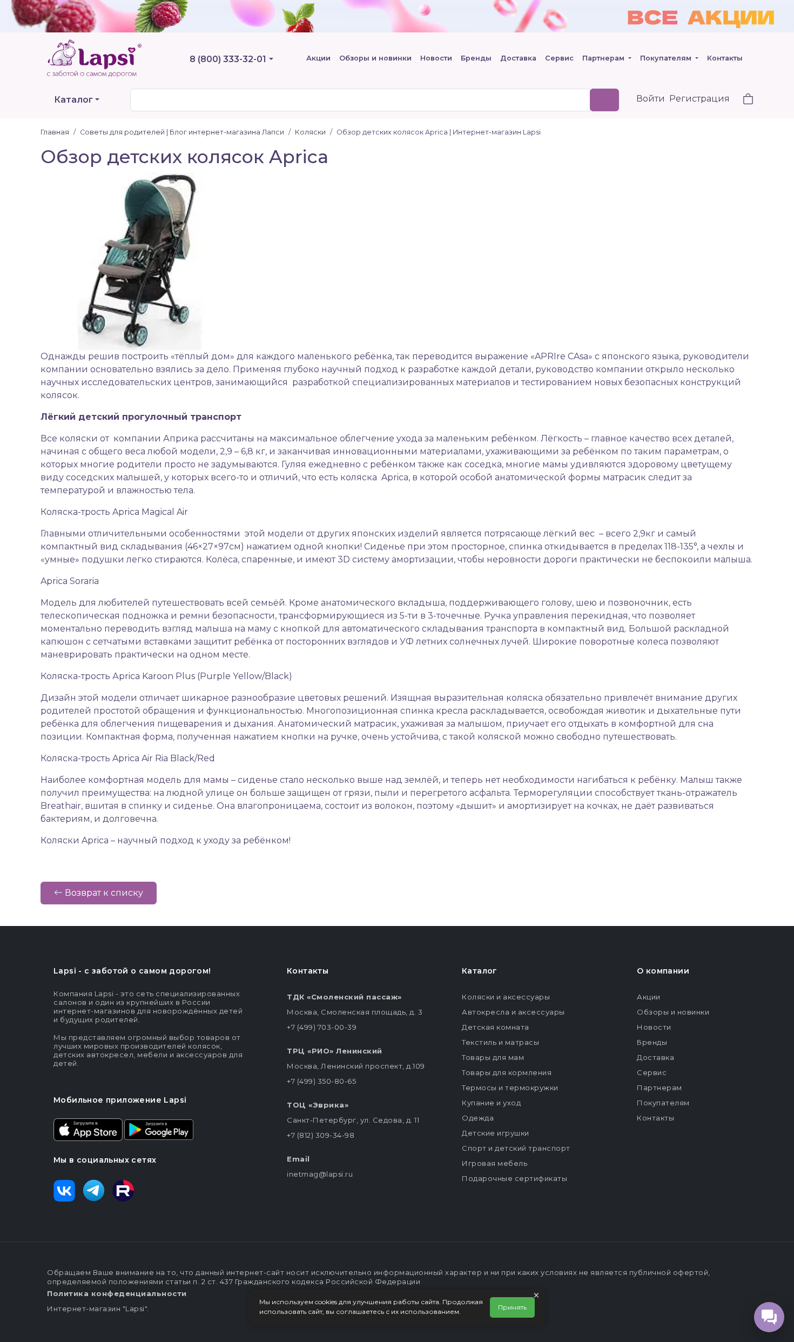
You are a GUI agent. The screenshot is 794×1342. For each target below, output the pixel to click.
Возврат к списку (103, 893)
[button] (741, 100)
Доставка (518, 58)
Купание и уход (491, 1102)
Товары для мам (493, 1057)
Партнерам (604, 58)
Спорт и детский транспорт (516, 1148)
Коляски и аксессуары (506, 996)
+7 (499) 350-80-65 (321, 1081)
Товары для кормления (506, 1072)
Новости (436, 58)
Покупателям (667, 58)
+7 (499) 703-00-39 (321, 1027)
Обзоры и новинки (375, 58)
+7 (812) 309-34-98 (320, 1135)
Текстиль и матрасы (500, 1042)
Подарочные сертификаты (514, 1178)
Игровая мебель (494, 1163)
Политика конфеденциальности (117, 1293)
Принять (512, 1307)
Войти (650, 98)
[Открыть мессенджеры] (769, 1317)
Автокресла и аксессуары (513, 1012)
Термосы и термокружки (510, 1087)
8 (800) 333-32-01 (228, 59)
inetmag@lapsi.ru (320, 1174)
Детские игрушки (495, 1133)
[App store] (88, 1128)
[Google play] (158, 1128)
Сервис (559, 58)
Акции (318, 58)
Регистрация (699, 98)
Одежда (478, 1117)
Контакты (725, 58)
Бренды (476, 58)
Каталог (73, 100)
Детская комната (495, 1027)
